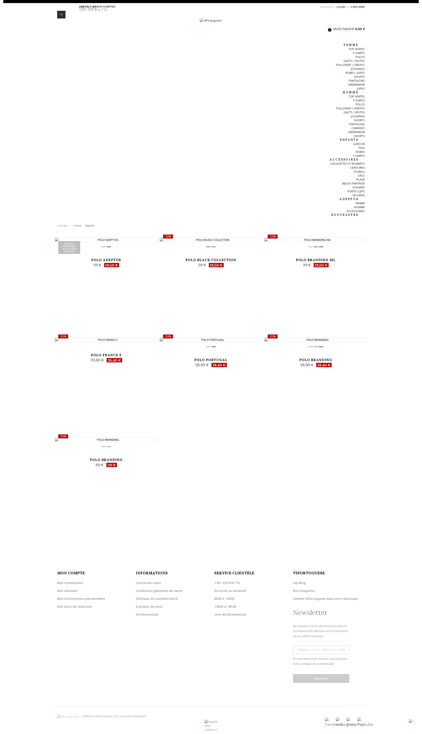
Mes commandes (70, 583)
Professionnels (147, 614)
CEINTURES (357, 168)
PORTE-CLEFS (356, 191)
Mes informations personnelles (81, 599)
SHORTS (359, 77)
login (341, 7)
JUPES (361, 88)
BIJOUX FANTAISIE (353, 183)
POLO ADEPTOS (106, 260)
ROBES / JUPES (355, 73)
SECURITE (358, 195)
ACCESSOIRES (356, 211)
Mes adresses (67, 591)
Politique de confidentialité (157, 599)
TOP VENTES (357, 49)
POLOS (360, 57)
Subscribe (321, 678)
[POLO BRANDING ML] (315, 240)
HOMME (359, 207)
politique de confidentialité (317, 664)
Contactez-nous (148, 583)
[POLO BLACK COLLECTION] (211, 240)
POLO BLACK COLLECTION (211, 260)
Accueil (63, 225)
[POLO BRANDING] (315, 340)
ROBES (360, 152)
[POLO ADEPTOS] (106, 240)
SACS (361, 175)
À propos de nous (149, 606)
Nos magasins (304, 591)
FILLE (362, 148)
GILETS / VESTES (354, 61)
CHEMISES (358, 128)
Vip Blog (299, 583)
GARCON (359, 144)
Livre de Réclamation (230, 614)
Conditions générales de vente (159, 591)
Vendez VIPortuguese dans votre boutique (325, 599)
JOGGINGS (358, 69)
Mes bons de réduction (74, 606)
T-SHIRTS (359, 53)
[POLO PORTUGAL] (211, 340)
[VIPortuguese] (211, 28)
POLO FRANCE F (106, 355)
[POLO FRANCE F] (106, 340)
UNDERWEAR (356, 85)
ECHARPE (359, 187)
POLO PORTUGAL (210, 360)
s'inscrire (358, 7)
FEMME (360, 203)
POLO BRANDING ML (316, 260)
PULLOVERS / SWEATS (350, 65)
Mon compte (71, 573)
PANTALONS (357, 81)
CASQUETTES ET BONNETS (347, 164)
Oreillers (359, 172)
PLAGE (360, 179)
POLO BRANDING (315, 360)
